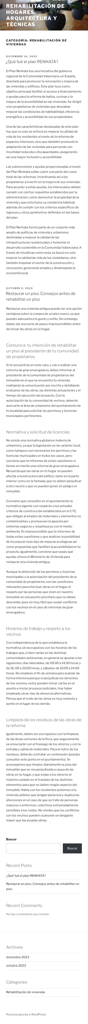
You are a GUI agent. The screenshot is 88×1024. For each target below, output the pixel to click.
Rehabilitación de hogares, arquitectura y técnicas (35, 15)
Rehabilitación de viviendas (25, 992)
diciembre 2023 (17, 957)
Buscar (11, 839)
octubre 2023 (16, 965)
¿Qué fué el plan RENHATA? (32, 61)
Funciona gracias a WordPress (26, 1014)
